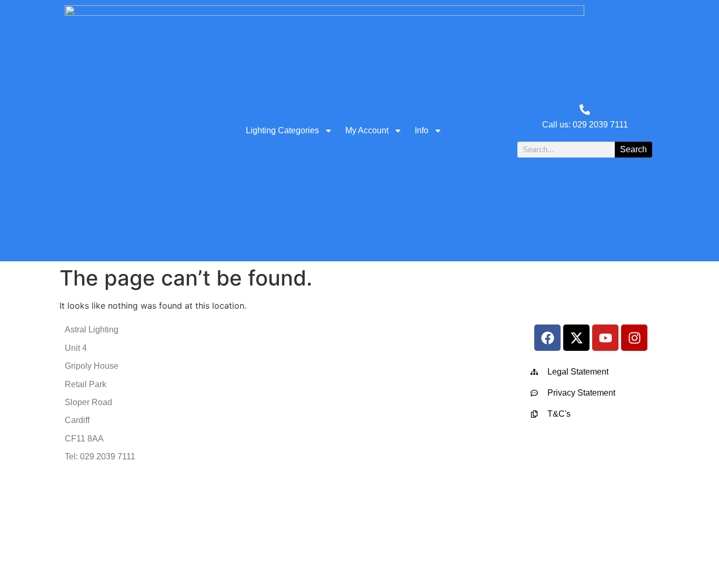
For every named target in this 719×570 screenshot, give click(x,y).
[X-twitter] (576, 338)
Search (633, 149)
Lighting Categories (282, 130)
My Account (366, 130)
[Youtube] (605, 338)
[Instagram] (634, 338)
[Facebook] (547, 338)
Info (421, 130)
